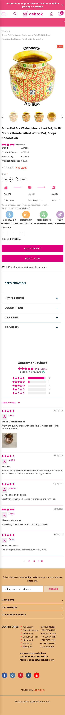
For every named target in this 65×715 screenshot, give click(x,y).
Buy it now (32, 258)
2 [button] (29, 561)
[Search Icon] (15, 14)
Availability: (8, 156)
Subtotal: (6, 239)
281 (7, 267)
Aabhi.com (39, 689)
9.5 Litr (13, 179)
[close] (62, 5)
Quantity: (6, 227)
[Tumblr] (28, 675)
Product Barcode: (11, 160)
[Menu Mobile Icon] (3, 14)
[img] (8, 411)
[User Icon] (51, 14)
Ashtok (24, 147)
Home (5, 31)
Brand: (5, 147)
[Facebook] (4, 675)
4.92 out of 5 (40, 368)
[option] (32, 76)
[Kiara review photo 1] (9, 440)
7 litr (4, 179)
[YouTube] (36, 675)
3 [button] (34, 561)
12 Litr (23, 179)
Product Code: (9, 152)
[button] (8, 144)
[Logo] (32, 14)
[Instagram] (12, 675)
